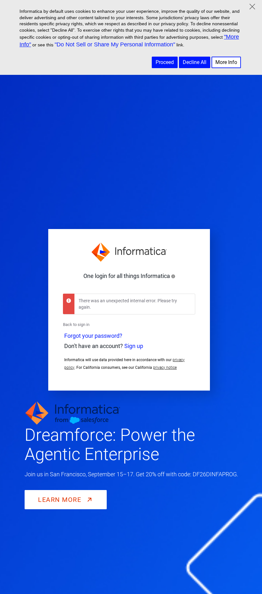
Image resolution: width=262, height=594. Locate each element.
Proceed (165, 62)
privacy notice (165, 367)
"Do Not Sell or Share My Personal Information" (115, 44)
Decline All (194, 62)
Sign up (133, 346)
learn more (60, 499)
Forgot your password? (93, 336)
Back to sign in (76, 324)
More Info (226, 62)
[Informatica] (129, 252)
